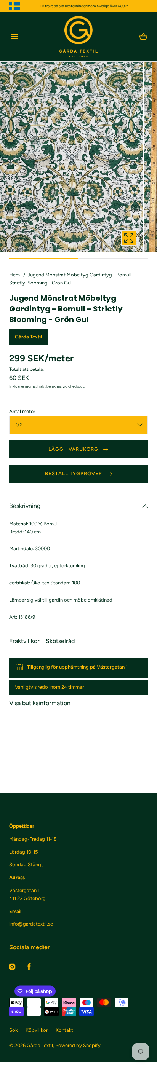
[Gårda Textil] (78, 36)
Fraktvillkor (24, 641)
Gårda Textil (40, 1045)
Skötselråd (60, 641)
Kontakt (64, 1030)
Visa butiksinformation (39, 703)
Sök (13, 1030)
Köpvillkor (37, 1030)
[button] (14, 37)
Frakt (41, 386)
